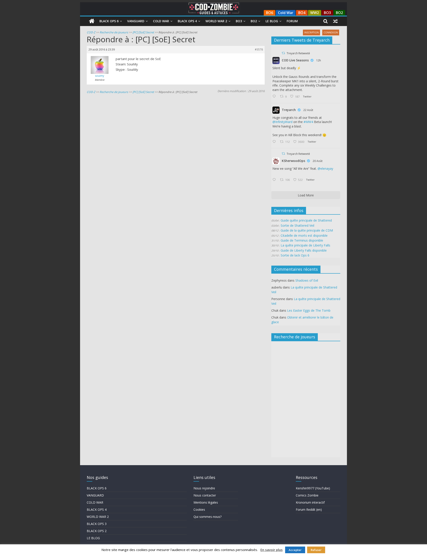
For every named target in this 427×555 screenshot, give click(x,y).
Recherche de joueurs (114, 32)
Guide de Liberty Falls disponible (304, 250)
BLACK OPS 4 (97, 509)
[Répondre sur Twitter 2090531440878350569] (275, 180)
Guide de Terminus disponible (302, 240)
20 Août (317, 161)
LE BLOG (93, 538)
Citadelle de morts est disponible (304, 235)
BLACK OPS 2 (97, 531)
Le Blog (272, 21)
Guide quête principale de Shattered (306, 220)
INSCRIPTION (311, 32)
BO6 (269, 12)
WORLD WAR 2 (98, 517)
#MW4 (308, 122)
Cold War (285, 12)
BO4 (301, 12)
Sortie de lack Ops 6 (295, 255)
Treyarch (289, 110)
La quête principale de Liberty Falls (305, 245)
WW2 (314, 12)
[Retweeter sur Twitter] (283, 53)
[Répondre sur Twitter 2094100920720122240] (275, 96)
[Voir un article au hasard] (335, 21)
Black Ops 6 (109, 21)
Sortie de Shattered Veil (297, 225)
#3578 (259, 49)
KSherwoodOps (293, 161)
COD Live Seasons (295, 60)
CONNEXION (331, 32)
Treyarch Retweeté (298, 53)
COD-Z (91, 32)
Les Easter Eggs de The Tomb (308, 310)
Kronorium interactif (310, 502)
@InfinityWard (282, 122)
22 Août (308, 110)
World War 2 (216, 21)
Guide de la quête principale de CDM (307, 230)
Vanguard (135, 21)
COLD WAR (95, 502)
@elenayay (325, 168)
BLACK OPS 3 (97, 524)
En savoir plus (271, 549)
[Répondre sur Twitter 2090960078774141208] (275, 142)
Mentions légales (205, 502)
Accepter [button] (295, 550)
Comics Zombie (307, 495)
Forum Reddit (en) (309, 509)
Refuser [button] (316, 550)
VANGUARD (95, 495)
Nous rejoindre (204, 488)
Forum (292, 21)
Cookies (199, 509)
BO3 (327, 12)
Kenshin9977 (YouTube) (313, 488)
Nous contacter (204, 495)
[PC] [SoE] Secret (143, 32)
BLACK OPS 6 (97, 488)
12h (318, 60)
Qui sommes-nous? (207, 517)
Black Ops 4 (187, 21)
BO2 (339, 12)
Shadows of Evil (306, 280)
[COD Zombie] (92, 21)
